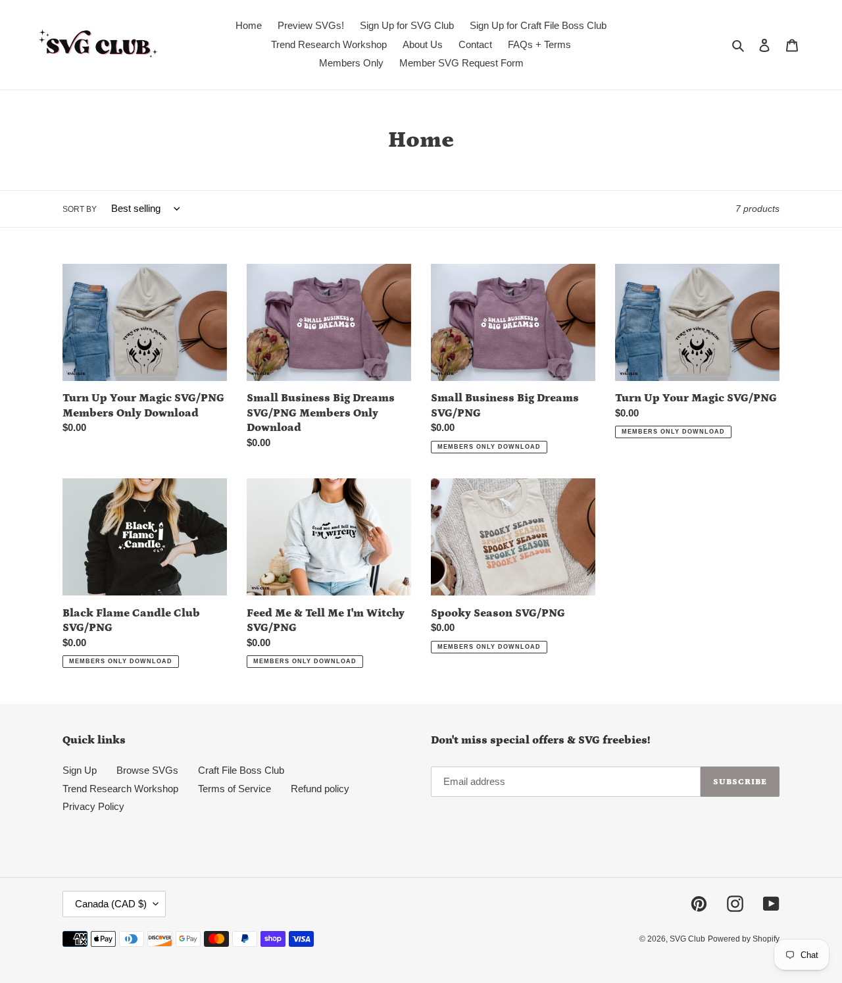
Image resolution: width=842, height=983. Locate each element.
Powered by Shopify (744, 939)
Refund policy (320, 788)
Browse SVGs (147, 770)
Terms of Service (234, 788)
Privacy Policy (93, 806)
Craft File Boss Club (241, 770)
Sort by (79, 209)
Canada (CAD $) (111, 903)
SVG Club (687, 939)
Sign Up (79, 770)
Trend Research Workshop (120, 788)
